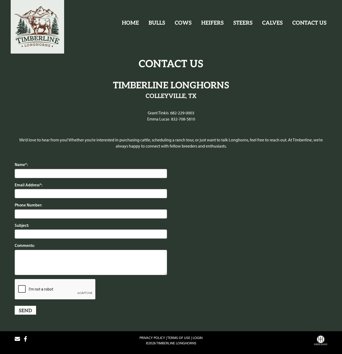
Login (198, 338)
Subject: (22, 225)
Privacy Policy (152, 338)
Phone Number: (28, 205)
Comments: (25, 245)
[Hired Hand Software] (320, 341)
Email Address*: (28, 184)
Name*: (21, 164)
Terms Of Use (178, 338)
